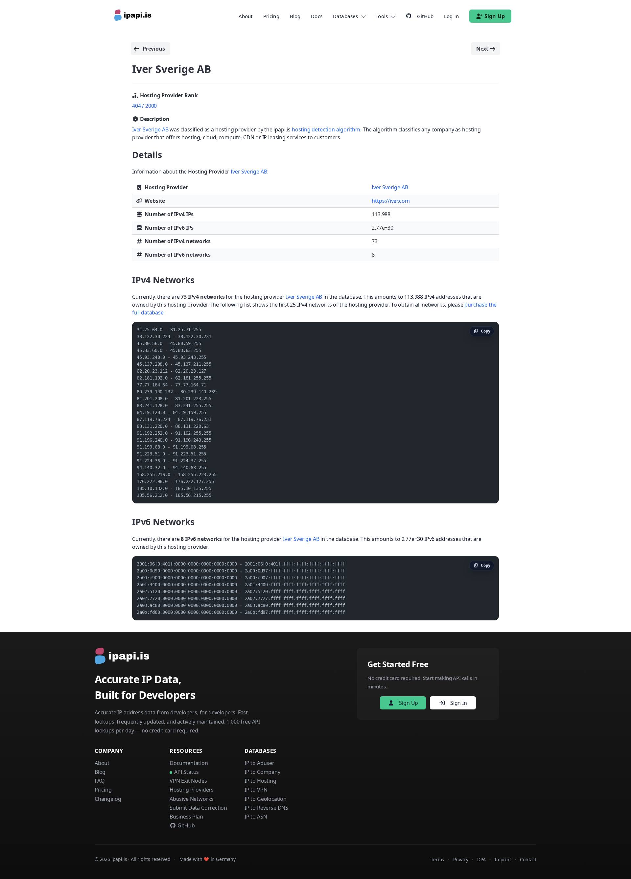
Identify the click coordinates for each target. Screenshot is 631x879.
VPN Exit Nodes (188, 780)
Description (154, 119)
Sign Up (494, 16)
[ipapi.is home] (133, 16)
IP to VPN (256, 789)
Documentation (189, 763)
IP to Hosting (260, 780)
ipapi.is (119, 859)
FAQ (100, 780)
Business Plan (186, 816)
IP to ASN (256, 816)
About (246, 16)
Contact (528, 859)
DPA (481, 859)
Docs (316, 16)
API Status (186, 771)
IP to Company (262, 771)
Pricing (271, 16)
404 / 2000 (144, 105)
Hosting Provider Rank (168, 95)
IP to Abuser (259, 763)
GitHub (185, 825)
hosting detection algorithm (326, 129)
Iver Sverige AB (150, 129)
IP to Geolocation (266, 798)
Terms (437, 859)
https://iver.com (390, 200)
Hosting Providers (192, 789)
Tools (382, 16)
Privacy (460, 859)
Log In (451, 16)
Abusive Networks (192, 798)
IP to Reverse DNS (266, 807)
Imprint (503, 859)
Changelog (108, 798)
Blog (295, 16)
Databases (345, 16)
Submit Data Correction (198, 807)
